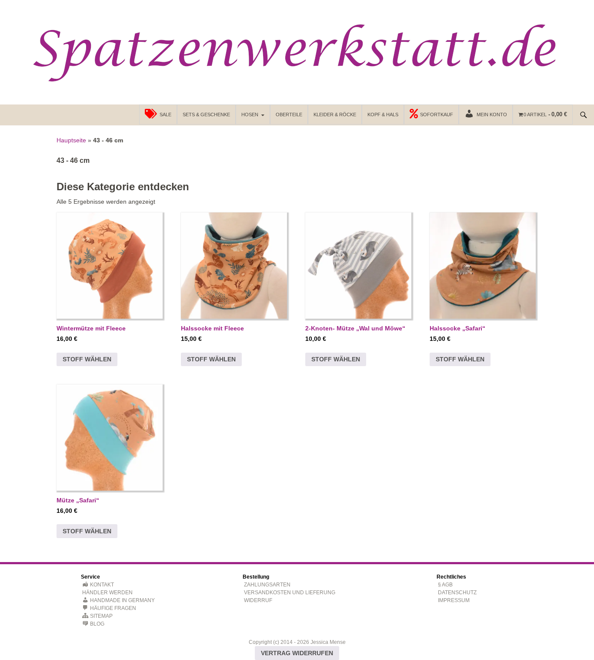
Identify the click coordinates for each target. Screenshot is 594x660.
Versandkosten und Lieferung (289, 592)
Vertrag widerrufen (297, 653)
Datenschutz (457, 592)
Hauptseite (71, 140)
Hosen (249, 114)
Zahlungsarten (267, 585)
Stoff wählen (87, 359)
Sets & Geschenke (206, 114)
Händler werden (107, 592)
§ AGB (445, 585)
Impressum (454, 600)
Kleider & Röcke (335, 114)
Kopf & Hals (382, 114)
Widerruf (258, 600)
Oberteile (289, 114)
